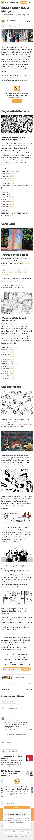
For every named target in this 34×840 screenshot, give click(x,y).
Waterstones (5, 274)
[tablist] (8, 702)
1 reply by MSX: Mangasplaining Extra (17, 734)
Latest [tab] (8, 751)
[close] (29, 779)
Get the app (17, 101)
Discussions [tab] (15, 751)
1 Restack (21, 677)
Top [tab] (3, 751)
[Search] (31, 751)
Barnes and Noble (21, 272)
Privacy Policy (19, 822)
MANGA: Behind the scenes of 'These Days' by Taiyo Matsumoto (12, 773)
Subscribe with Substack (18, 814)
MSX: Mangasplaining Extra (13, 20)
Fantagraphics (15, 162)
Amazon (11, 272)
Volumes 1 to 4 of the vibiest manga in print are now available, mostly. (12, 761)
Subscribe (24, 2)
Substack (8, 836)
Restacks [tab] (12, 702)
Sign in (30, 2)
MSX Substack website (19, 78)
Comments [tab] (5, 702)
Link (20, 285)
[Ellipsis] (31, 718)
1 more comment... (6, 742)
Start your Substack (12, 832)
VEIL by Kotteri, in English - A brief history (12, 757)
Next (28, 689)
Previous (6, 689)
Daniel (7, 718)
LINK (18, 171)
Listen (30, 21)
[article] (17, 761)
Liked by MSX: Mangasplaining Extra (15, 720)
